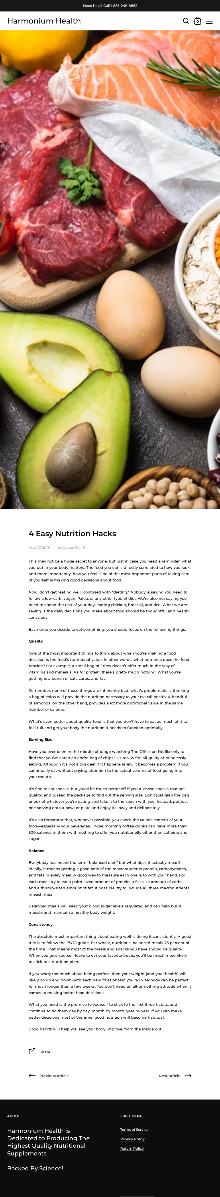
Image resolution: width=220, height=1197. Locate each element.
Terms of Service (134, 1129)
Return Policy (132, 1148)
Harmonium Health (44, 20)
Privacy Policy (132, 1139)
